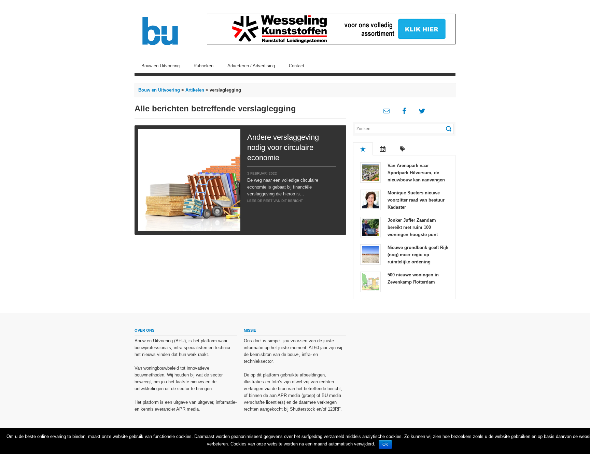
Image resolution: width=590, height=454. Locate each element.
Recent (382, 149)
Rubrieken (203, 65)
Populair (363, 149)
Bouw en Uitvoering (160, 65)
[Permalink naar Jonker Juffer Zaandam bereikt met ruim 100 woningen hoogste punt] (370, 226)
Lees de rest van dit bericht (275, 201)
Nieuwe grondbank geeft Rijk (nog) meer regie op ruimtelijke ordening (418, 254)
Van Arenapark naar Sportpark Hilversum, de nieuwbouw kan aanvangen (416, 172)
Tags (402, 149)
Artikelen (194, 90)
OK (385, 444)
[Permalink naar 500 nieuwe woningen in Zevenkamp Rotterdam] (370, 281)
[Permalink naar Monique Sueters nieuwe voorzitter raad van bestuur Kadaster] (370, 199)
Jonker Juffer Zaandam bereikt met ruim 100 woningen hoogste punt (413, 227)
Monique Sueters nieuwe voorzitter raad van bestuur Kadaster (416, 200)
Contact (296, 65)
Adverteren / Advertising (251, 65)
